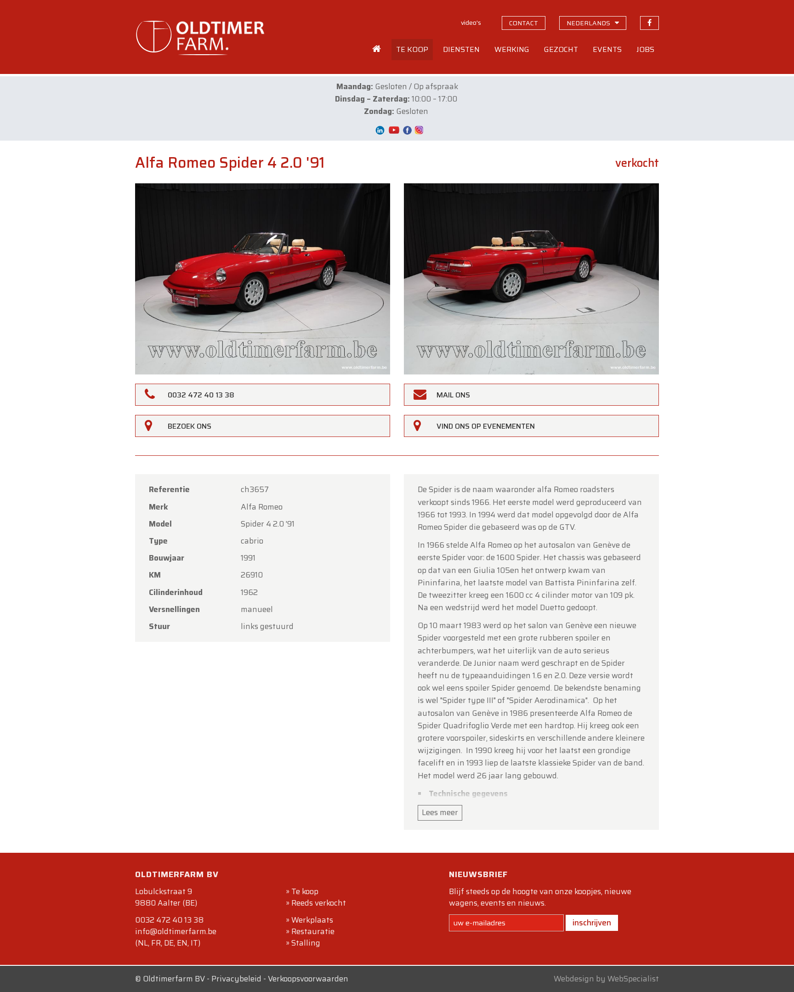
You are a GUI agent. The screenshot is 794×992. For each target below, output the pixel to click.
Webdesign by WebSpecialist (606, 979)
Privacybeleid (236, 979)
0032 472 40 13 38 (169, 920)
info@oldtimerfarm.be (175, 931)
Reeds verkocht (318, 903)
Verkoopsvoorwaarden (308, 979)
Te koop (304, 891)
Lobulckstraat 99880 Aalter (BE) (166, 897)
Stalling (305, 943)
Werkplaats (312, 920)
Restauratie (313, 931)
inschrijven (592, 923)
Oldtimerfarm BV (174, 979)
